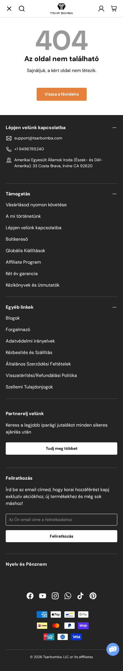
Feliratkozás (61, 536)
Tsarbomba (52, 657)
